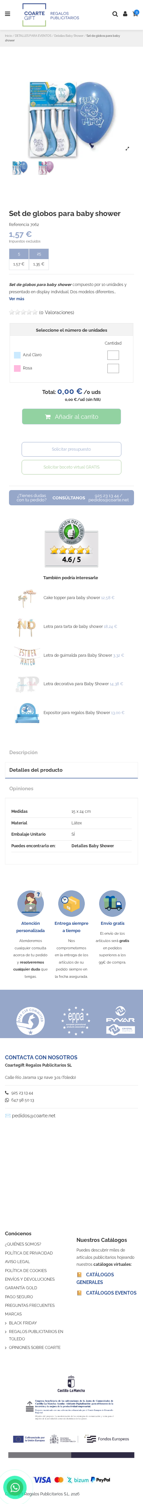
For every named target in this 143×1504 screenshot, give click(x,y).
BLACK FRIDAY (23, 1323)
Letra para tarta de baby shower (73, 626)
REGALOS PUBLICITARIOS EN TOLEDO (36, 1335)
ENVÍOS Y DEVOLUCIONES (30, 1279)
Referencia (19, 224)
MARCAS (13, 1314)
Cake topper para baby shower (72, 597)
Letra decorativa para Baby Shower (76, 684)
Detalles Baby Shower (93, 846)
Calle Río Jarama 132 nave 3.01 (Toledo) (40, 1077)
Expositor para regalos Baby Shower (77, 712)
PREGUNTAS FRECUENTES (30, 1305)
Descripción (23, 752)
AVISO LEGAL (17, 1261)
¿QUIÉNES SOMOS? (23, 1244)
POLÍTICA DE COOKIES (26, 1270)
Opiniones (21, 788)
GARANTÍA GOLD (21, 1288)
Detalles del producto (36, 770)
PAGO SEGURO (19, 1297)
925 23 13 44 (21, 1092)
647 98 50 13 (22, 1100)
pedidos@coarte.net (34, 1115)
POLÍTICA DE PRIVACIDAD (29, 1253)
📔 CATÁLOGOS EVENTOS (106, 1293)
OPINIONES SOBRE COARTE (35, 1347)
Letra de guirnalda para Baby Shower (78, 655)
